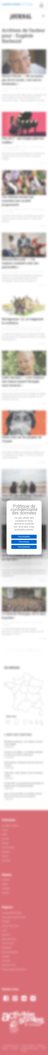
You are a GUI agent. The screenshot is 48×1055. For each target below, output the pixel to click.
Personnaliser (24, 547)
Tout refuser (24, 542)
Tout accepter (24, 536)
